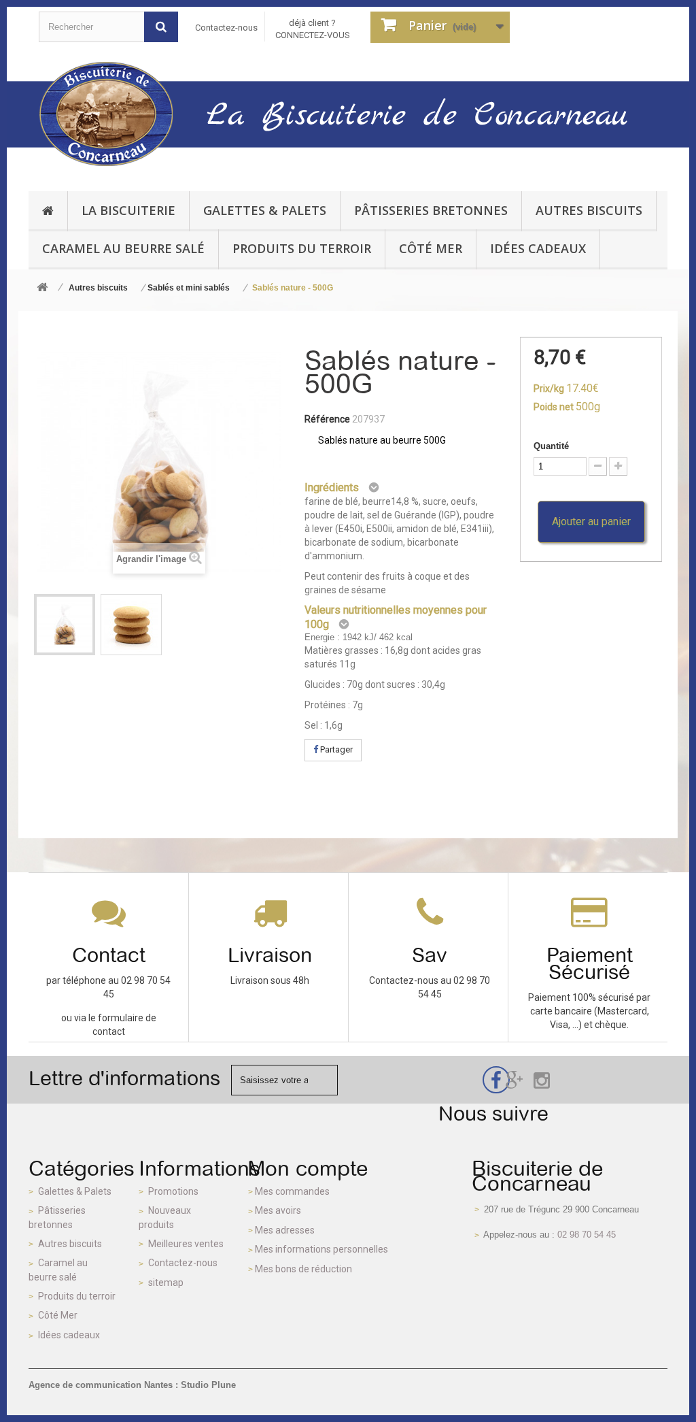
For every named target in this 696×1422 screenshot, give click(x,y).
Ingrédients (331, 487)
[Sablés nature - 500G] (64, 625)
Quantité (551, 446)
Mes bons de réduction (303, 1268)
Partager (335, 749)
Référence (327, 419)
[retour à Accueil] (42, 288)
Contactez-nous (226, 27)
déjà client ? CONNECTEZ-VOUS (312, 29)
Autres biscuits (70, 1243)
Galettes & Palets (74, 1191)
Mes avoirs (278, 1210)
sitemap (166, 1282)
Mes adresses (285, 1230)
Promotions (173, 1191)
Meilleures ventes (186, 1243)
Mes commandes (292, 1191)
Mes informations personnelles (321, 1249)
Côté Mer (57, 1315)
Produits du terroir (77, 1296)
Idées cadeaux (69, 1334)
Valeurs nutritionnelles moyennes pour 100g (395, 617)
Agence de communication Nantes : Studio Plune (132, 1385)
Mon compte (308, 1168)
